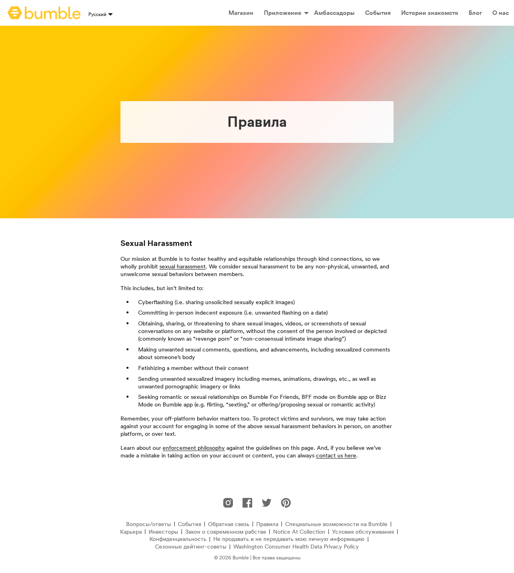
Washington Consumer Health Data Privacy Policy (296, 547)
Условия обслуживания (363, 532)
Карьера (131, 532)
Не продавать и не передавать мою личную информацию (289, 539)
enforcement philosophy (194, 448)
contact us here (336, 455)
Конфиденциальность (177, 539)
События (189, 524)
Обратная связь (228, 524)
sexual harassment (182, 266)
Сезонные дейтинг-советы (190, 547)
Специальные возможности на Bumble (336, 524)
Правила (267, 524)
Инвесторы (163, 532)
